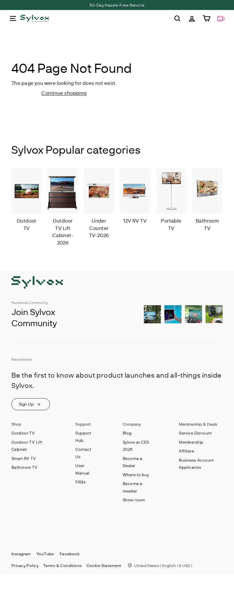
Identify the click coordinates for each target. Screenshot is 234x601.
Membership (191, 442)
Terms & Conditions (62, 565)
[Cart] (206, 18)
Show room (134, 499)
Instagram (21, 553)
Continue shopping (63, 93)
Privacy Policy (25, 565)
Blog (127, 433)
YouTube (45, 553)
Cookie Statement (104, 565)
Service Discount (195, 433)
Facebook (69, 553)
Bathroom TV (24, 467)
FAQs (80, 481)
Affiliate (186, 451)
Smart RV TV (23, 458)
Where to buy (136, 474)
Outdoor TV (23, 433)
